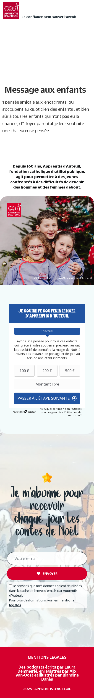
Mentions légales (47, 657)
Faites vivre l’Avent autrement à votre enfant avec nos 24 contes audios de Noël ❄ (43, 34)
